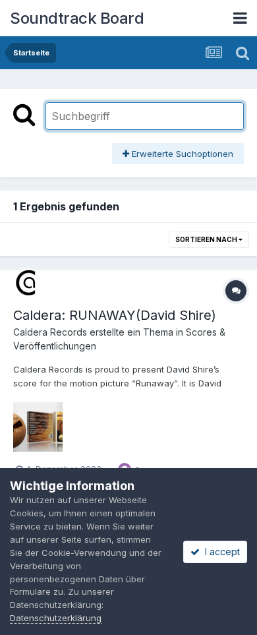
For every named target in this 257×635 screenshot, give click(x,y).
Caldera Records (50, 332)
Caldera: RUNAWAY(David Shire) (114, 315)
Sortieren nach (207, 239)
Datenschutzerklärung (55, 618)
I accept (220, 551)
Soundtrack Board (77, 18)
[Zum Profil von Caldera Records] (27, 282)
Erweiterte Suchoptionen (181, 153)
